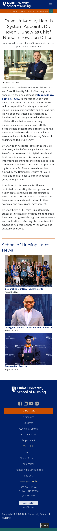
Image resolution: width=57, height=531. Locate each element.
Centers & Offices (28, 428)
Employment (28, 440)
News (29, 452)
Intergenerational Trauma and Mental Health (28, 327)
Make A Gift (28, 410)
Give (51, 11)
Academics (28, 417)
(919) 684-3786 (28, 495)
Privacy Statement (28, 507)
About (6, 11)
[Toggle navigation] (50, 4)
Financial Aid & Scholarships (28, 469)
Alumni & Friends (42, 11)
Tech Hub (28, 446)
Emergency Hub (28, 481)
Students (22, 11)
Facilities (28, 475)
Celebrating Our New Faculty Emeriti (24, 288)
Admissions (13, 11)
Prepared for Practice (16, 366)
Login (44, 525)
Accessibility (28, 503)
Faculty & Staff (31, 11)
